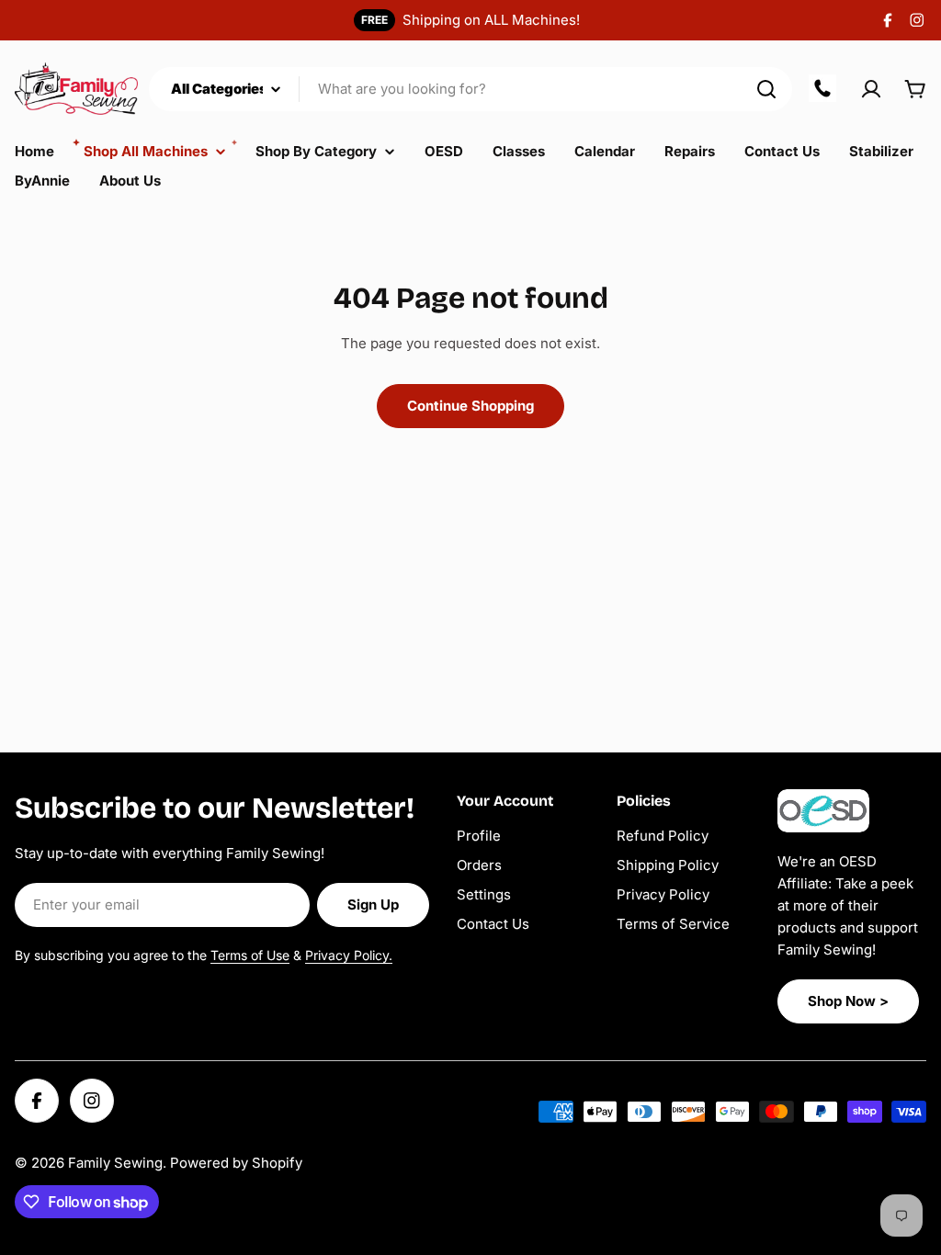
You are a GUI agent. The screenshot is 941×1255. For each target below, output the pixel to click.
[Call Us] (823, 89)
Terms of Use (249, 955)
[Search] (766, 89)
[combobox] (470, 89)
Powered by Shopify (236, 1162)
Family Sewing (115, 1162)
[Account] (871, 89)
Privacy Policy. (348, 955)
